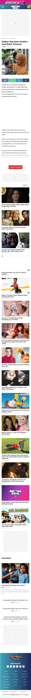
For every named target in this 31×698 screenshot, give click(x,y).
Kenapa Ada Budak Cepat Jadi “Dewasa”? (15, 608)
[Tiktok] (17, 666)
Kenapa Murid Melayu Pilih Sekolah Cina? (15, 600)
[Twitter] (14, 666)
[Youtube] (20, 666)
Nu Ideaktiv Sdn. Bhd (14, 694)
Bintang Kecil (5, 38)
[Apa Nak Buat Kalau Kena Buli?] (15, 573)
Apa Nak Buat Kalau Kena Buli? (13, 585)
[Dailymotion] (23, 666)
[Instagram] (11, 666)
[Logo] (15, 7)
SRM (4, 46)
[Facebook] (8, 666)
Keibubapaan (13, 38)
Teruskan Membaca (15, 167)
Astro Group (26, 694)
